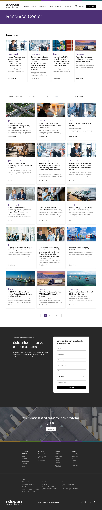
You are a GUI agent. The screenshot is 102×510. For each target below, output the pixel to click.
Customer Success (57, 459)
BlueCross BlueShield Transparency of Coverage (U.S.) (49, 488)
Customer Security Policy (29, 492)
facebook (77, 502)
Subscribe (71, 387)
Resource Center (42, 454)
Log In (81, 6)
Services (57, 462)
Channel (24, 456)
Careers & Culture (74, 459)
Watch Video (72, 221)
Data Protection (46, 482)
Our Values (75, 456)
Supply (24, 466)
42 (56, 315)
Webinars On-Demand (42, 457)
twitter (81, 502)
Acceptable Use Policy (28, 484)
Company (66, 6)
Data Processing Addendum (30, 487)
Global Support (59, 456)
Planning (24, 458)
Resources (42, 6)
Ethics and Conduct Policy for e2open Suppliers (70, 489)
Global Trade (25, 461)
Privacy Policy (26, 482)
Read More (11, 78)
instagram (85, 502)
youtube (94, 502)
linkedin (90, 502)
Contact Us (91, 6)
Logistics (24, 463)
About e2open (76, 454)
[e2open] (12, 6)
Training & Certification (58, 465)
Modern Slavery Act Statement (30, 489)
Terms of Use (45, 484)
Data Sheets (41, 460)
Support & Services (54, 6)
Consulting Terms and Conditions (68, 485)
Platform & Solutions (29, 6)
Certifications (65, 482)
